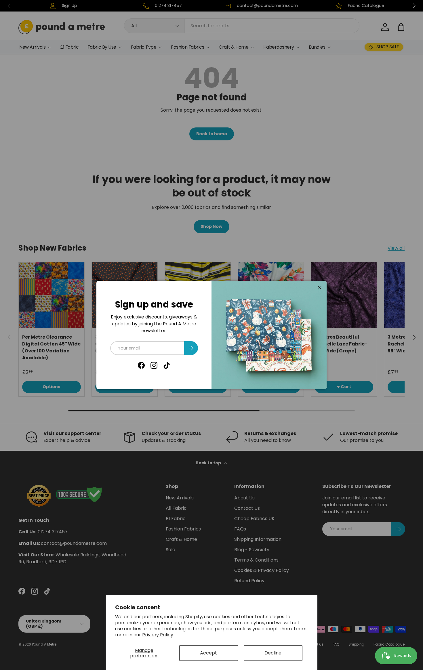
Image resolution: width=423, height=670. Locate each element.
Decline (272, 653)
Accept (208, 653)
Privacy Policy (157, 634)
